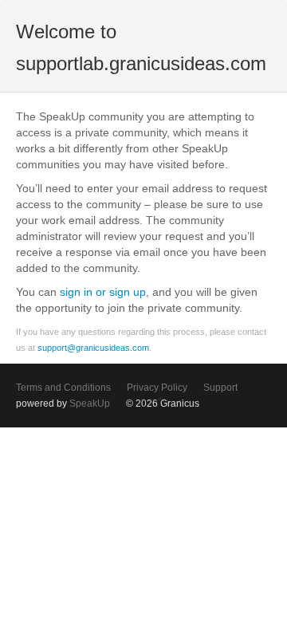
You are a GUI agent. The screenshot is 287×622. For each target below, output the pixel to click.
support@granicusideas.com (93, 347)
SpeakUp (89, 403)
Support (220, 387)
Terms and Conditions (63, 387)
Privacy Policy (157, 387)
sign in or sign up (103, 291)
